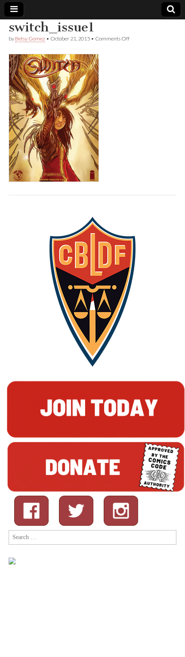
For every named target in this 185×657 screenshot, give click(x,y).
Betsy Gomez (30, 38)
